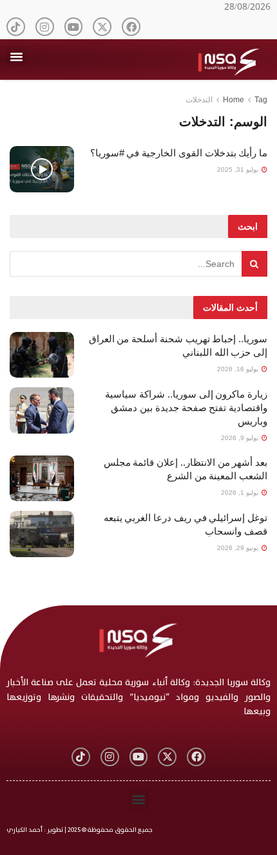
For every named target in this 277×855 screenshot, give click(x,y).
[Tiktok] (15, 26)
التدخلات (199, 99)
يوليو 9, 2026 (240, 437)
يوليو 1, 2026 (240, 492)
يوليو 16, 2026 (238, 368)
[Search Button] (254, 264)
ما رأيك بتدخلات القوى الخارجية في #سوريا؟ (178, 152)
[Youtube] (73, 26)
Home (233, 99)
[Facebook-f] (131, 26)
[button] (16, 56)
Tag (260, 99)
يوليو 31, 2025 (238, 169)
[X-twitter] (102, 26)
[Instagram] (44, 26)
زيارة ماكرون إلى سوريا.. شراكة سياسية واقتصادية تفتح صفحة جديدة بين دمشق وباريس (186, 408)
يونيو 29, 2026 (238, 547)
